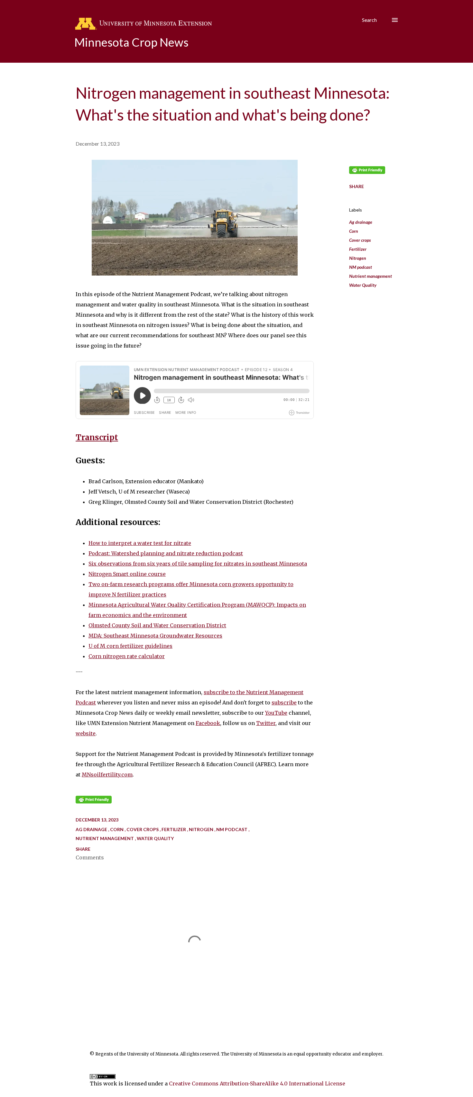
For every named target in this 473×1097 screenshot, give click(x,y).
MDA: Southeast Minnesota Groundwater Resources (155, 635)
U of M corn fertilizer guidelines (130, 646)
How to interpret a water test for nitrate (139, 543)
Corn (353, 231)
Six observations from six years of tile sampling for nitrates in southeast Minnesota (197, 563)
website (86, 733)
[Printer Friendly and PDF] (94, 801)
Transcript (97, 437)
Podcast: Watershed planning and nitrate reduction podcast (165, 553)
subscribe (284, 702)
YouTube (276, 713)
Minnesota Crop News (131, 42)
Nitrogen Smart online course (127, 574)
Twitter (265, 723)
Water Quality (362, 285)
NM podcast (360, 267)
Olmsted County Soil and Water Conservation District (157, 625)
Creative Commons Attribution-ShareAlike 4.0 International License (257, 1083)
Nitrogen (357, 258)
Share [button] (356, 186)
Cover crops (360, 240)
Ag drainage (360, 222)
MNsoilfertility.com (107, 774)
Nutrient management (370, 276)
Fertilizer (357, 249)
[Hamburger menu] (395, 20)
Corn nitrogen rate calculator (126, 656)
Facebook (208, 723)
